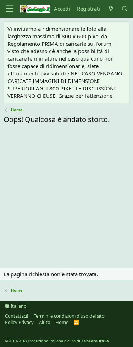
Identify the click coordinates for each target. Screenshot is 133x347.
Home (61, 322)
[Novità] (110, 8)
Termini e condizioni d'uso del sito (69, 316)
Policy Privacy (19, 322)
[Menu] (9, 9)
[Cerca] (125, 8)
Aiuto (44, 322)
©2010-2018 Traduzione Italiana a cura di (57, 340)
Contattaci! (16, 316)
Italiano (18, 306)
